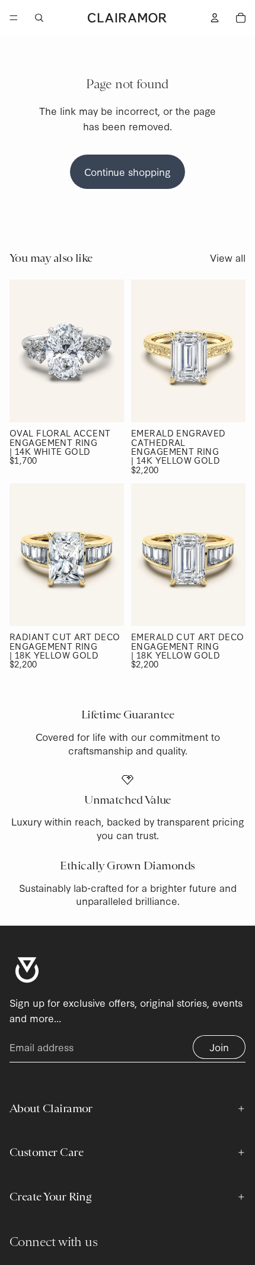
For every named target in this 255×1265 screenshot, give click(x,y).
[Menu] (13, 17)
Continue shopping (127, 171)
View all (228, 257)
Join (219, 1047)
